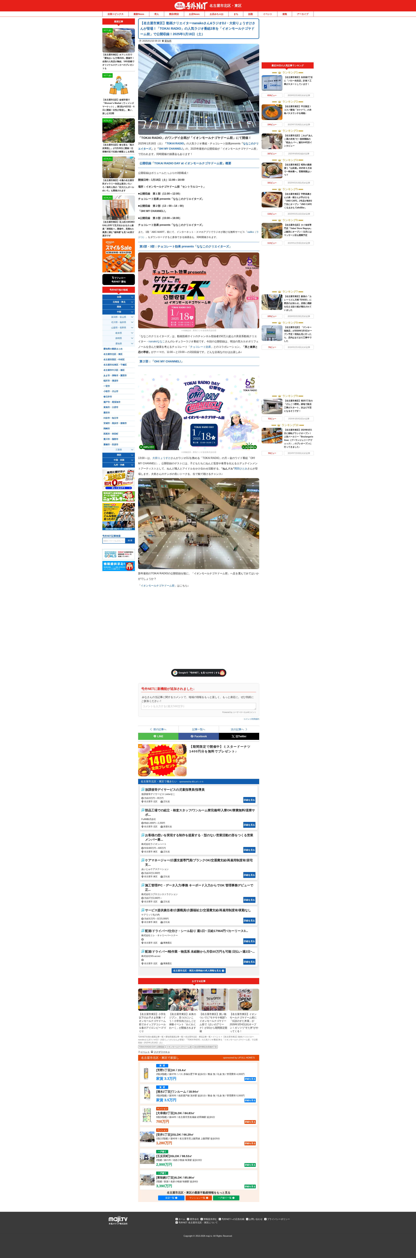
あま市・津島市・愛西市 (115, 375)
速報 (284, 14)
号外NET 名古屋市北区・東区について (198, 1222)
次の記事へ (237, 729)
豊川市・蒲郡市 (111, 439)
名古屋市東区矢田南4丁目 (205, 1047)
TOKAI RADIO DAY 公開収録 (151, 1047)
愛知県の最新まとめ (113, 349)
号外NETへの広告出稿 (233, 1219)
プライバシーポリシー (278, 1219)
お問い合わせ (256, 1219)
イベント (267, 14)
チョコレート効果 (200, 346)
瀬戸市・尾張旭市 (112, 402)
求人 (156, 14)
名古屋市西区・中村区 (114, 359)
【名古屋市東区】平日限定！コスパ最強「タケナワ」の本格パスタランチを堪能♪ (298, 109)
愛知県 (168, 41)
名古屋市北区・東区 (225, 6)
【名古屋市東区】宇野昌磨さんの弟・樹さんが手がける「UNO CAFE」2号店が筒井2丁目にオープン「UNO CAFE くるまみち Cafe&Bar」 (298, 201)
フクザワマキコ (162, 1052)
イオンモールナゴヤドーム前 (158, 585)
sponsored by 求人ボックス (191, 782)
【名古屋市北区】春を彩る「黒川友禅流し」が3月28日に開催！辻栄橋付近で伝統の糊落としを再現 (118, 148)
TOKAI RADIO (175, 143)
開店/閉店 (174, 14)
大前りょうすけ (161, 457)
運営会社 (194, 1219)
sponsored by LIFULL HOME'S (239, 1057)
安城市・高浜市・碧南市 (115, 423)
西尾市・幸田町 (111, 434)
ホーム (181, 1219)
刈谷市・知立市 (111, 418)
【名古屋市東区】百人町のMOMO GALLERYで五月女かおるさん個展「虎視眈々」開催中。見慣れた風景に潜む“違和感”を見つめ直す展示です (118, 229)
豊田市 (107, 413)
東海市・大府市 (111, 407)
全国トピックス (116, 14)
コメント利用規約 (251, 719)
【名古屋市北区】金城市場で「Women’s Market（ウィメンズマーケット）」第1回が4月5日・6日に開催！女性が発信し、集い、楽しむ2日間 (118, 106)
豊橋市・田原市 (111, 444)
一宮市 (107, 386)
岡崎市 (107, 428)
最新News (139, 14)
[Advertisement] (288, 40)
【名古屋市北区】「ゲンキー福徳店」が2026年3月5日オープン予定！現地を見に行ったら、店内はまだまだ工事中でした (298, 334)
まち (236, 14)
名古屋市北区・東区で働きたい (159, 781)
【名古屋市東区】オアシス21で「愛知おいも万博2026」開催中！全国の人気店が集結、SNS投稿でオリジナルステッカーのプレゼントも (118, 61)
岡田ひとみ (240, 468)
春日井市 (108, 397)
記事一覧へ (198, 729)
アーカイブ (302, 14)
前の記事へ (159, 729)
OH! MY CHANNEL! (171, 148)
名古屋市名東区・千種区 (115, 365)
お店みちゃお (216, 14)
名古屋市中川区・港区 (114, 370)
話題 (250, 14)
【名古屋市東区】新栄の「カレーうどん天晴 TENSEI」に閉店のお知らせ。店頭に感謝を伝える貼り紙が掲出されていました (298, 303)
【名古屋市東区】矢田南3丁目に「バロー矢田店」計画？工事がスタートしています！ (298, 80)
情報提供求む (210, 1219)
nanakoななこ (157, 341)
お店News (194, 14)
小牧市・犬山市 (111, 391)
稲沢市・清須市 (111, 381)
